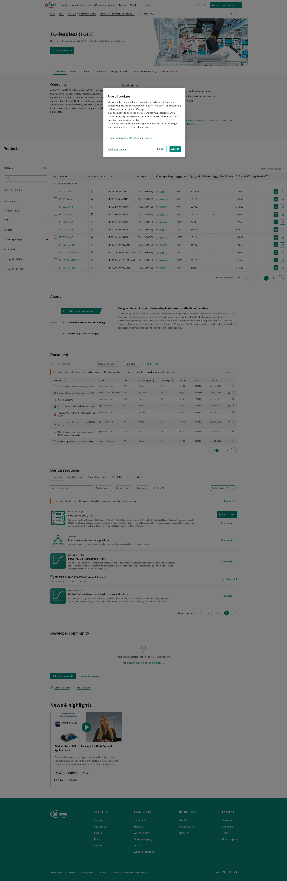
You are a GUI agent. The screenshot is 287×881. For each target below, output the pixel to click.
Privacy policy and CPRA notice (123, 138)
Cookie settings (117, 149)
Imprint (148, 138)
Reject (161, 149)
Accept (175, 149)
